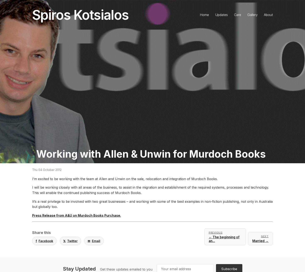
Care (237, 15)
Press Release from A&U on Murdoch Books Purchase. (76, 215)
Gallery (252, 15)
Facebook (44, 241)
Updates (221, 15)
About (268, 15)
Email (94, 241)
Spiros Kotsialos (80, 15)
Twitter (70, 241)
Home (204, 15)
